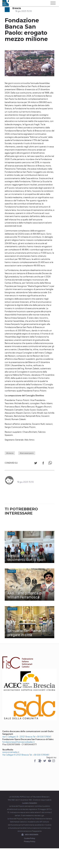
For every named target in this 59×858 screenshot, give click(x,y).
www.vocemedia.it (10, 752)
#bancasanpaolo (27, 453)
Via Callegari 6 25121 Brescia (15, 754)
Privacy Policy (29, 841)
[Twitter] (44, 762)
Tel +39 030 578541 (42, 736)
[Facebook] (35, 762)
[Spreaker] (40, 762)
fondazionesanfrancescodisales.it (18, 742)
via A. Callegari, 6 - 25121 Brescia (17, 736)
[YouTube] (49, 762)
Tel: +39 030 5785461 (39, 754)
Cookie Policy (29, 838)
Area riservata (31, 834)
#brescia (9, 453)
